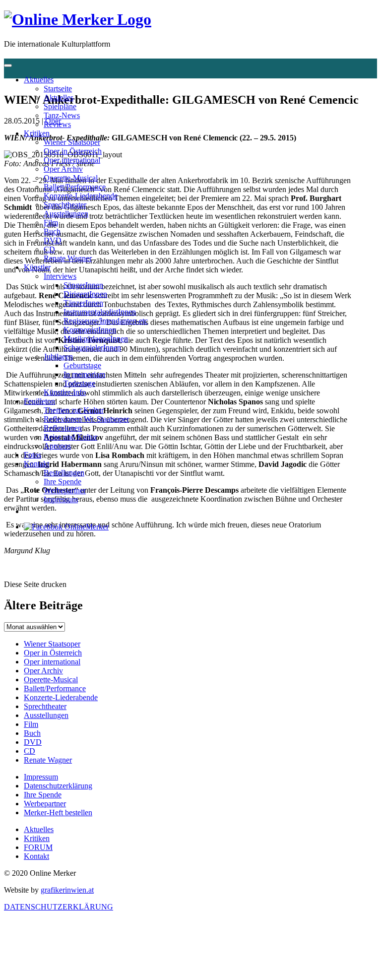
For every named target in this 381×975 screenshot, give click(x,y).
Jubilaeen (58, 356)
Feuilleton (39, 401)
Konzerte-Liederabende (81, 196)
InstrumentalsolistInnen (100, 312)
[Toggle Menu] (8, 65)
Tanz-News (62, 115)
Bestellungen (64, 472)
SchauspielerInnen (92, 347)
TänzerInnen (83, 303)
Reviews (57, 124)
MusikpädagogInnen (96, 338)
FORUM (38, 847)
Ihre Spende (62, 481)
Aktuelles (39, 79)
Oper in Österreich (73, 151)
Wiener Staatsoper (72, 142)
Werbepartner (65, 490)
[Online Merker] (77, 19)
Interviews (60, 276)
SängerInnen (83, 285)
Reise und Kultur (70, 437)
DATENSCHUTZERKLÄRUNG (58, 907)
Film (51, 222)
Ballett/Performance (75, 187)
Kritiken (37, 133)
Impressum (61, 499)
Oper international (72, 160)
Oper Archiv (63, 169)
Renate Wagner (68, 258)
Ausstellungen (66, 213)
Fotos (32, 455)
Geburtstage (82, 365)
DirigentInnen (85, 294)
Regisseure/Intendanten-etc (106, 321)
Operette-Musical (71, 178)
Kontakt (36, 463)
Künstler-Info (65, 392)
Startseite (58, 88)
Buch (52, 231)
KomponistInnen (90, 329)
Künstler (37, 267)
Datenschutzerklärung (58, 785)
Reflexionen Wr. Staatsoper (86, 419)
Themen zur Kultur (74, 410)
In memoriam (84, 374)
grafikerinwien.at (67, 890)
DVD (53, 240)
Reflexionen (63, 428)
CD (49, 249)
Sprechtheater (65, 204)
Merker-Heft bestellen (58, 812)
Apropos (57, 446)
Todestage (79, 383)
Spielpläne (60, 106)
